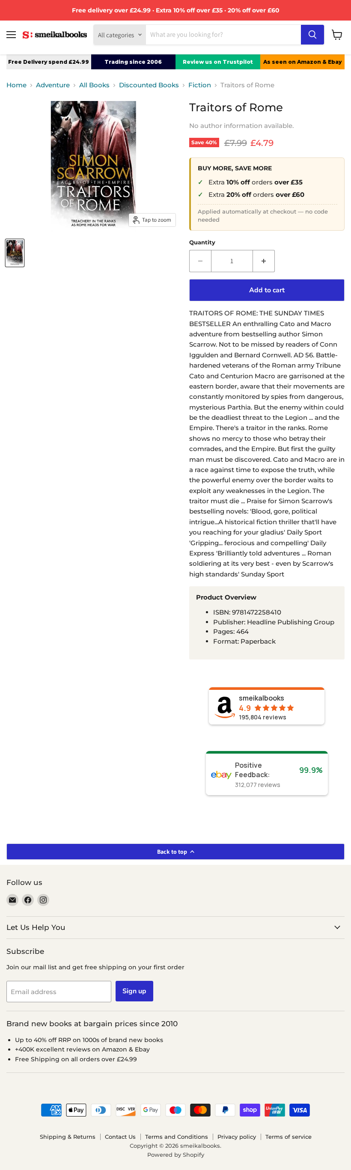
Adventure (53, 85)
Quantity (202, 242)
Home (16, 85)
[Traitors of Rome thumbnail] (15, 253)
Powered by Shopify (175, 1154)
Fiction (199, 85)
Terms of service (288, 1136)
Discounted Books (149, 85)
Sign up (134, 991)
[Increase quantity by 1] (264, 261)
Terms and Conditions (176, 1136)
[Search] (312, 35)
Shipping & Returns (67, 1136)
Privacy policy (236, 1136)
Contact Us (120, 1136)
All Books (94, 85)
